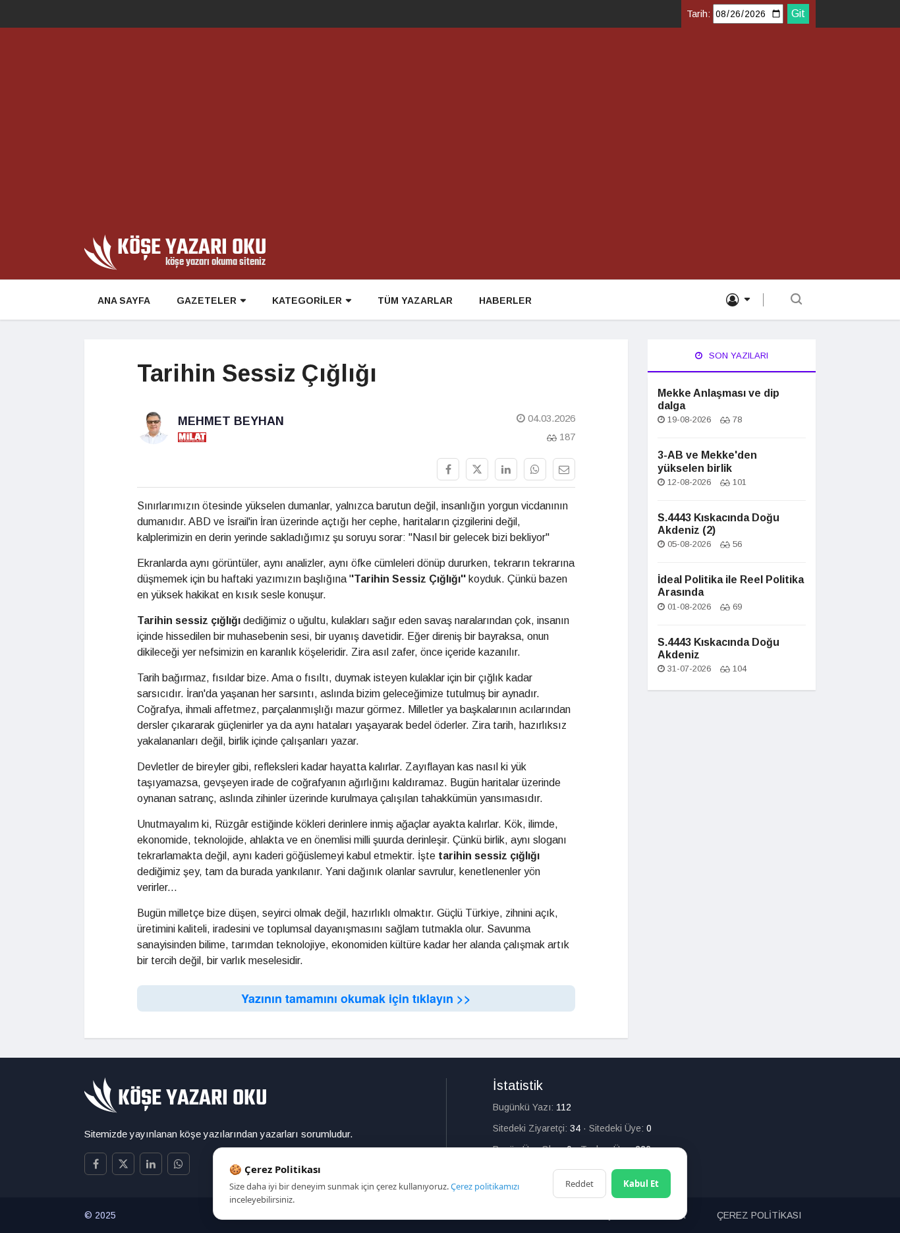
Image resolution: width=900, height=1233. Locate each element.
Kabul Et (641, 1184)
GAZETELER (207, 300)
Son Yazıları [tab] (737, 355)
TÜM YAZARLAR (415, 300)
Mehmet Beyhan (231, 421)
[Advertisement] (450, 135)
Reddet (579, 1184)
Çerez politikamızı (485, 1186)
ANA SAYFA (124, 300)
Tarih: (698, 14)
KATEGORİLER (307, 300)
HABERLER (505, 300)
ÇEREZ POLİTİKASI (759, 1215)
